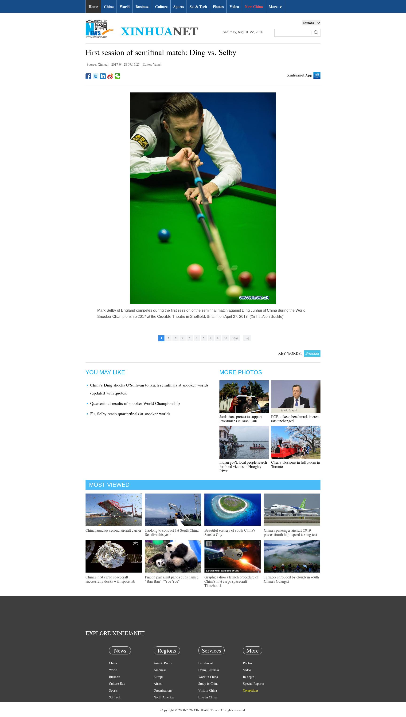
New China (254, 6)
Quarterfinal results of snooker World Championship (135, 403)
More (275, 6)
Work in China (208, 676)
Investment (205, 663)
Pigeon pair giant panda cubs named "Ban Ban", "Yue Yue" (172, 579)
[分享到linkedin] (103, 76)
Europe (158, 676)
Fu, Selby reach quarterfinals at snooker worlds (130, 413)
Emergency (205, 704)
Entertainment (118, 711)
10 (225, 338)
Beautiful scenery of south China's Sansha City (229, 532)
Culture (161, 6)
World (125, 6)
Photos (218, 6)
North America (164, 697)
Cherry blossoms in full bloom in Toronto (295, 464)
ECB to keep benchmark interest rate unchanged (295, 418)
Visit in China (207, 690)
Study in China (208, 683)
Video (234, 6)
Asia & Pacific (163, 663)
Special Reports (253, 683)
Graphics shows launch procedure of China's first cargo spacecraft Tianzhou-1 (231, 581)
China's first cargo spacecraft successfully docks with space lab (110, 579)
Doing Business (208, 670)
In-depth (248, 676)
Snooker (312, 353)
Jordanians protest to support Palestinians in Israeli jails (240, 418)
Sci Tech (115, 697)
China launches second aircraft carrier (113, 530)
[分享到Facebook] (88, 76)
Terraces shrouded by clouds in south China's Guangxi (291, 579)
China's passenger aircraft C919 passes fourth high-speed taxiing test (290, 532)
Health (113, 704)
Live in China (207, 697)
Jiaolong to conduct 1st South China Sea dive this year (172, 532)
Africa (158, 683)
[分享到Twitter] (96, 76)
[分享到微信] (118, 76)
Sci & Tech (198, 6)
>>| (247, 338)
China (109, 6)
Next (235, 338)
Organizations (163, 690)
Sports (178, 6)
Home (93, 6)
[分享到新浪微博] (110, 76)
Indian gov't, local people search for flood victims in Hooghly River (243, 466)
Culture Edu (117, 683)
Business (142, 6)
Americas (160, 670)
